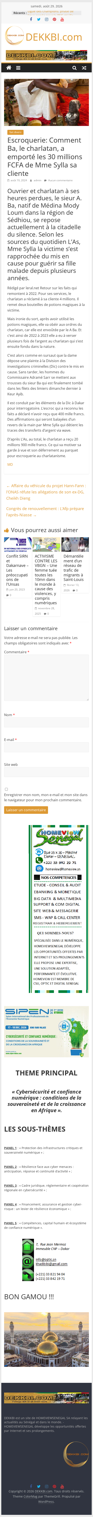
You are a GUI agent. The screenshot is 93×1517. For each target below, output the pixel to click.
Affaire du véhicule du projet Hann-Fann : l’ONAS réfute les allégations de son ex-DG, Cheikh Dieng (46, 492)
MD (10, 464)
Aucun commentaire (60, 180)
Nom (9, 714)
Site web (11, 764)
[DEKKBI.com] (9, 67)
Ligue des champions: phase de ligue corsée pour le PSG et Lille (51, 15)
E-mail (10, 739)
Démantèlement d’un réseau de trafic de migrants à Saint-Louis (74, 567)
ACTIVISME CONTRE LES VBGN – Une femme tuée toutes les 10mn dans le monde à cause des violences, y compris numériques (46, 579)
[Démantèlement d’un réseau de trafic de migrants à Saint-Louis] (75, 539)
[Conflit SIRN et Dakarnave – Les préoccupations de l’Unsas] (18, 539)
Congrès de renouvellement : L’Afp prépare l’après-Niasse (45, 511)
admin (38, 180)
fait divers (15, 132)
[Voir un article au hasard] (84, 67)
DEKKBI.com (54, 36)
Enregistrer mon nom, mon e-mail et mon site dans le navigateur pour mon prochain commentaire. (46, 797)
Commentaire (16, 652)
